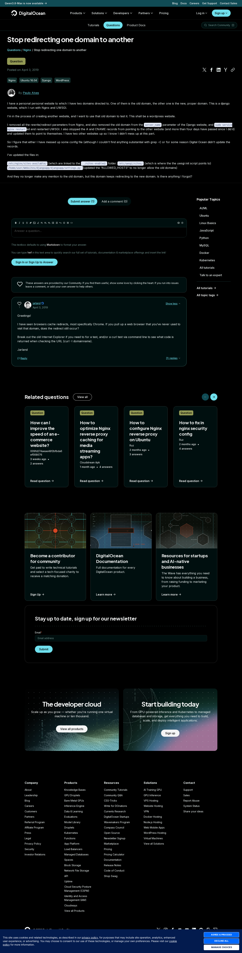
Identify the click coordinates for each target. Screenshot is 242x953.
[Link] (30, 222)
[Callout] (64, 222)
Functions (69, 838)
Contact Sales (228, 3)
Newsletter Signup (114, 838)
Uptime (68, 881)
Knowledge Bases (75, 789)
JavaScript (206, 230)
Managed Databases (76, 854)
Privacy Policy (33, 843)
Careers (194, 3)
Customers (31, 811)
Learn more (104, 594)
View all (82, 397)
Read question (40, 481)
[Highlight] (38, 222)
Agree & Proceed (221, 934)
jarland (37, 303)
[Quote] (60, 222)
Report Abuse (191, 800)
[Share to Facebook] (211, 70)
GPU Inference (152, 795)
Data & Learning (73, 811)
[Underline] (23, 222)
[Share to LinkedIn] (218, 70)
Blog (175, 3)
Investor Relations (35, 854)
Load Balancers (73, 849)
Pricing (108, 849)
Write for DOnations (115, 805)
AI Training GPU (153, 789)
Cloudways (70, 905)
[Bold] (15, 222)
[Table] (67, 222)
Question (16, 61)
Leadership (31, 795)
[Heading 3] (49, 222)
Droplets (69, 827)
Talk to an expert (210, 275)
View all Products (74, 910)
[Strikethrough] (27, 222)
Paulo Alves (31, 93)
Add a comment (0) (115, 201)
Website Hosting (153, 805)
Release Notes (112, 865)
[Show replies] (179, 358)
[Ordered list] (56, 222)
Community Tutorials (115, 789)
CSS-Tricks (110, 800)
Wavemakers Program (117, 822)
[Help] (182, 222)
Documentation (113, 859)
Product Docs (136, 25)
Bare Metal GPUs (74, 800)
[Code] (71, 222)
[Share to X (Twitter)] (204, 70)
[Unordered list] (53, 222)
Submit (43, 649)
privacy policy (90, 937)
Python (204, 238)
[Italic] (19, 222)
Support (188, 789)
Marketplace (111, 843)
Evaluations (70, 816)
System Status (191, 805)
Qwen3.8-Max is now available (24, 3)
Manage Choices (221, 947)
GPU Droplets (72, 795)
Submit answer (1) (82, 201)
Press (28, 832)
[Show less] (179, 303)
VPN (146, 811)
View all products (71, 729)
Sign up (220, 13)
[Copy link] (233, 70)
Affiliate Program (34, 827)
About (28, 789)
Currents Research (115, 811)
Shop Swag (110, 876)
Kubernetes (207, 260)
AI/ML (203, 208)
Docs (184, 3)
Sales (186, 795)
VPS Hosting (151, 800)
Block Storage (72, 865)
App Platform (71, 843)
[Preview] (178, 222)
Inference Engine (74, 805)
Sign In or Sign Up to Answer (34, 262)
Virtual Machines (153, 838)
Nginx (27, 50)
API (66, 876)
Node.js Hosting (153, 822)
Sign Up (35, 594)
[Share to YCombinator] (226, 70)
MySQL (204, 245)
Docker (204, 253)
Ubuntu (204, 215)
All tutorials (206, 267)
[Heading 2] (45, 222)
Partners (29, 816)
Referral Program (35, 822)
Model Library (72, 822)
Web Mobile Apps (154, 827)
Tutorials (93, 25)
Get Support (209, 3)
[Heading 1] (41, 222)
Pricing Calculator (114, 854)
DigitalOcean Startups (116, 816)
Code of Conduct (114, 870)
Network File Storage (76, 870)
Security (29, 849)
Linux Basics (207, 223)
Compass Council (114, 827)
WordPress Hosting (155, 832)
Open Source (112, 832)
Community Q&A (113, 795)
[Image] (34, 222)
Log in (200, 13)
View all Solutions (154, 843)
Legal (28, 838)
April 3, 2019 (40, 307)
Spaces (68, 859)
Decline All (221, 941)
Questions (113, 25)
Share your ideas (193, 811)
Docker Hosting (153, 816)
